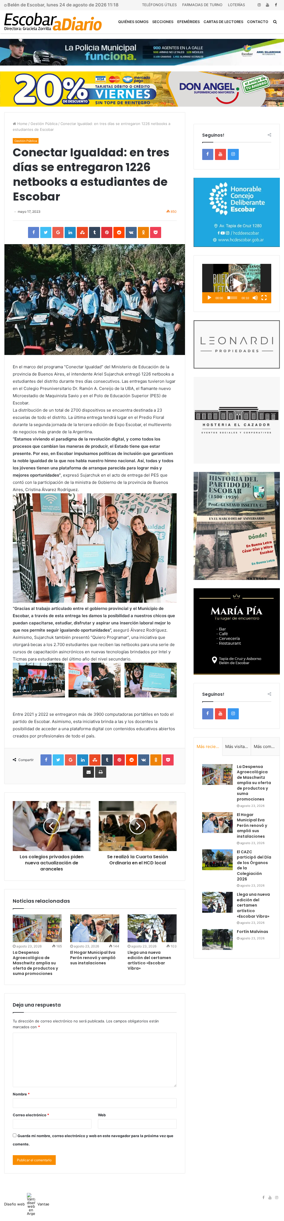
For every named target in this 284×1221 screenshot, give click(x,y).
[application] (236, 283)
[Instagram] (259, 5)
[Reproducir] (209, 298)
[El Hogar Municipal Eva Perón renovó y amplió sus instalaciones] (94, 928)
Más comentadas (267, 746)
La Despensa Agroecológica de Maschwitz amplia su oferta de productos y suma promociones (35, 963)
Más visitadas (238, 746)
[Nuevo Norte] (53, 22)
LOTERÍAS (236, 4)
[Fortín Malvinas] (217, 939)
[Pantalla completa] (264, 298)
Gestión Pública (44, 123)
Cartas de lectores (223, 21)
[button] (236, 283)
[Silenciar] (255, 298)
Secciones (162, 21)
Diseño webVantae (26, 1204)
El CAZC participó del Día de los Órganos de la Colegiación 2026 (254, 865)
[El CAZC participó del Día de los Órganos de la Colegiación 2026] (217, 859)
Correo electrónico (31, 1115)
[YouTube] (267, 5)
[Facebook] (276, 5)
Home (21, 123)
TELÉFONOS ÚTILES (159, 4)
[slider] (232, 297)
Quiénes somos (133, 21)
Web (102, 1115)
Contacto (257, 21)
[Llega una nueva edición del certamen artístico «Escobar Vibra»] (152, 928)
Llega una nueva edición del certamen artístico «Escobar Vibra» (149, 960)
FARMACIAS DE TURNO (202, 4)
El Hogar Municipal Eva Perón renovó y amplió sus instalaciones (93, 958)
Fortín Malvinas (252, 931)
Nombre (21, 1094)
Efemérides (188, 21)
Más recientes (209, 746)
